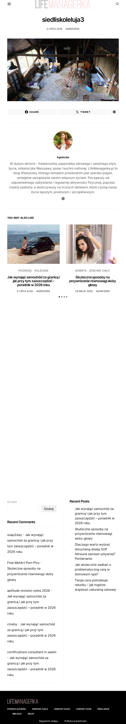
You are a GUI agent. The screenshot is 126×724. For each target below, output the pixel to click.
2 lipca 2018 (54, 28)
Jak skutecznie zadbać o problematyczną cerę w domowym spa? (93, 569)
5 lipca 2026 (25, 291)
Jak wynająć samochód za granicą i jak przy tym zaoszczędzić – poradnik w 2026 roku (33, 281)
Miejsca (17, 714)
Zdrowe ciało (99, 270)
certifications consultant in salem (31, 652)
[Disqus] (63, 351)
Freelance (103, 709)
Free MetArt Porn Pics (23, 563)
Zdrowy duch (62, 709)
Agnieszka (73, 28)
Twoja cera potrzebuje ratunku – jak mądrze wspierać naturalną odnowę (95, 585)
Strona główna (16, 709)
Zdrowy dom (83, 709)
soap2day (14, 535)
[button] (59, 297)
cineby (12, 624)
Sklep (31, 714)
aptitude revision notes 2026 (28, 591)
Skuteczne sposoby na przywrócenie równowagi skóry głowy (92, 281)
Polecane (41, 270)
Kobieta (80, 270)
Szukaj (12, 502)
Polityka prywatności (75, 721)
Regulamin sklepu (48, 721)
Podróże (25, 270)
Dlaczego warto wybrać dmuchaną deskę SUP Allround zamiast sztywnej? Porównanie (95, 552)
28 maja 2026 (84, 291)
